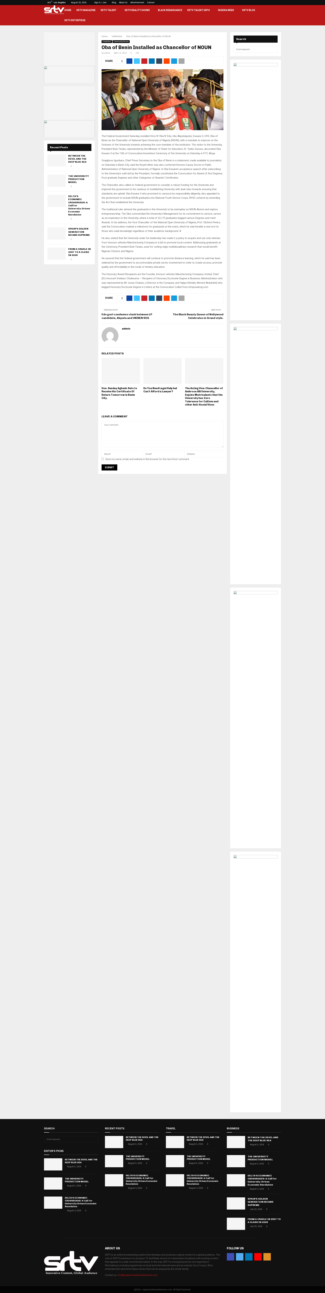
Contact (151, 2)
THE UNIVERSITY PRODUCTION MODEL (78, 179)
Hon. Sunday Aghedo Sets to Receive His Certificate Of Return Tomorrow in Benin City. (119, 393)
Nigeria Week (226, 10)
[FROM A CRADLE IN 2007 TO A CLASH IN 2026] (56, 254)
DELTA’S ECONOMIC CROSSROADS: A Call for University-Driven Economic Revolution (80, 1202)
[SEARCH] (274, 49)
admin (107, 53)
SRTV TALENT (108, 10)
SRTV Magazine (85, 10)
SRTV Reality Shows (137, 10)
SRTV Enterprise (74, 20)
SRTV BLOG (248, 10)
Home (67, 10)
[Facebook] (230, 1257)
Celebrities (106, 41)
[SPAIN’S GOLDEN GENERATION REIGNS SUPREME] (56, 233)
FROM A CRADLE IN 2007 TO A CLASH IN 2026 (79, 252)
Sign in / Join (100, 2)
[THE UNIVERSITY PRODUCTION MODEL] (56, 181)
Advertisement (137, 2)
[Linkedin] (249, 1257)
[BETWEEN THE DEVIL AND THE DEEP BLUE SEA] (56, 160)
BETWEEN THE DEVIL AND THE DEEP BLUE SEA (77, 158)
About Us (123, 2)
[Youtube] (258, 1257)
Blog (114, 2)
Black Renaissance (170, 10)
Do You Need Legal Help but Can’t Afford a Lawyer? (160, 390)
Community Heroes (121, 41)
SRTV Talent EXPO (198, 10)
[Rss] (267, 1257)
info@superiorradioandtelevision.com (137, 1275)
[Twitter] (239, 1257)
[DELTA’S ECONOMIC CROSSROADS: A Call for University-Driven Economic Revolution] (56, 201)
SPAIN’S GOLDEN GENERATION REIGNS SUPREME (79, 231)
